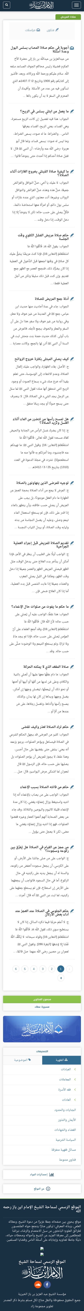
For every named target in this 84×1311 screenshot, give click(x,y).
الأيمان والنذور (67, 1120)
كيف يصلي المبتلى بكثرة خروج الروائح (41, 359)
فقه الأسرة (64, 1090)
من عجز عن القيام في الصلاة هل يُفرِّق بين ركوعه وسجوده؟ (39, 849)
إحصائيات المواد (39, 1174)
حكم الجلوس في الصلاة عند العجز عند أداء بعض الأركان (42, 913)
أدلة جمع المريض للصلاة (52, 299)
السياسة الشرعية (66, 1140)
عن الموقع (40, 1189)
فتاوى (51, 30)
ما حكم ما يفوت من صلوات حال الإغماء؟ (40, 607)
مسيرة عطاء (42, 1007)
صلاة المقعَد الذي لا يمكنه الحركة (46, 667)
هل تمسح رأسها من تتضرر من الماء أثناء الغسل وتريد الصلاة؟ (41, 421)
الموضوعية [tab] (21, 1060)
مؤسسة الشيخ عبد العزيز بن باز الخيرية (42, 1293)
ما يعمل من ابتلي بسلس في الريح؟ (44, 111)
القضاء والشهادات (65, 1130)
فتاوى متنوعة (67, 1160)
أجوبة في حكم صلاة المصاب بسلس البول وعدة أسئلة (40, 50)
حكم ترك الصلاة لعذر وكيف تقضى (45, 727)
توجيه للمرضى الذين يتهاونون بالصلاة (42, 483)
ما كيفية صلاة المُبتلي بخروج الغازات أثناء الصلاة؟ (39, 173)
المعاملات (65, 1080)
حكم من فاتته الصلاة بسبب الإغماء (44, 787)
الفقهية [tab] (60, 1060)
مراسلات (30, 30)
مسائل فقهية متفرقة (63, 1150)
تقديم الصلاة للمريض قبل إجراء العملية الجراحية (41, 545)
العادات (66, 1100)
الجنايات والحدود (65, 1110)
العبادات (66, 1070)
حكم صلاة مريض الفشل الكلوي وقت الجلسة (43, 237)
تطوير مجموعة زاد (42, 1306)
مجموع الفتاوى (42, 999)
